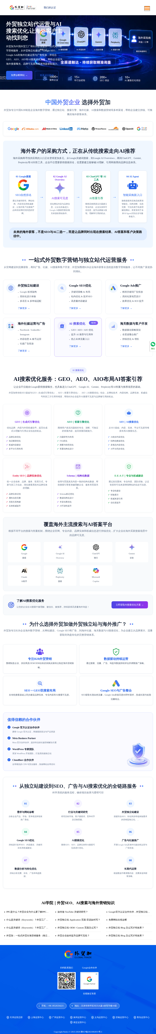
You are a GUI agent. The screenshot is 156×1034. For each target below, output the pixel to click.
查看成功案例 (47, 75)
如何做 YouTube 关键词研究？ (73, 912)
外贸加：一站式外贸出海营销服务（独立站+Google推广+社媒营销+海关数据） (46, 935)
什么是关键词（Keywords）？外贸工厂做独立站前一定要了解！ (38, 920)
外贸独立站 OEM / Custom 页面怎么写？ (78, 927)
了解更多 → (24, 308)
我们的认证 (50, 7)
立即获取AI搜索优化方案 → (130, 604)
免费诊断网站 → (19, 75)
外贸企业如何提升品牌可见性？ (74, 935)
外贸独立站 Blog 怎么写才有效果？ (126, 927)
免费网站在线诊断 (118, 920)
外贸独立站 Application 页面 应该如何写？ (79, 920)
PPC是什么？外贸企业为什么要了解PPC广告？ (29, 912)
